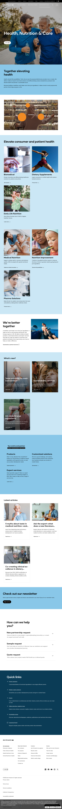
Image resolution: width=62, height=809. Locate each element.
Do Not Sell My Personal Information (48, 803)
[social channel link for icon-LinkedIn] (45, 769)
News (19, 755)
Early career (49, 758)
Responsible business (22, 758)
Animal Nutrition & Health (8, 755)
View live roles (49, 750)
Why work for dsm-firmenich (52, 748)
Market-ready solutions (15, 690)
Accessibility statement (8, 796)
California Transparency (8, 792)
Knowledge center (13, 714)
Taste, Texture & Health (8, 750)
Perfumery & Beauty (7, 748)
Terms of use (6, 784)
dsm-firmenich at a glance (37, 748)
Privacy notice (6, 779)
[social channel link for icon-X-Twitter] (57, 769)
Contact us (20, 763)
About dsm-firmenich (22, 746)
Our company (21, 748)
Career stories (49, 753)
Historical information (36, 755)
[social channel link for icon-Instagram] (54, 769)
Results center (34, 750)
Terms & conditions (7, 788)
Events (10, 698)
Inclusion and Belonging (51, 755)
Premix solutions (13, 681)
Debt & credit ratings (35, 758)
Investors (33, 746)
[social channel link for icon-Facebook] (48, 769)
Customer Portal (13, 722)
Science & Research (22, 753)
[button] (52, 5)
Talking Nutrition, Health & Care (17, 706)
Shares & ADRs (34, 753)
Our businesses (6, 9)
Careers (48, 746)
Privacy (37, 803)
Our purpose (20, 750)
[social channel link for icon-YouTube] (51, 769)
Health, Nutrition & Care (8, 753)
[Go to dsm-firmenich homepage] (8, 5)
